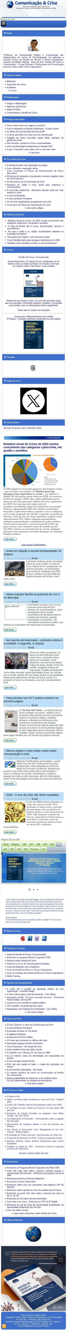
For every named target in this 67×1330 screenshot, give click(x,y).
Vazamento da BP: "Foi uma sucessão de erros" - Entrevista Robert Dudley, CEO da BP (35, 998)
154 (19, 849)
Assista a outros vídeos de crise (33, 1153)
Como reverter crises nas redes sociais (24, 1049)
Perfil (44, 1315)
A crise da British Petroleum (19, 198)
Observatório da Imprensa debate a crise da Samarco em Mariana (35, 1125)
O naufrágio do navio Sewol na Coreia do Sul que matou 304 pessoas (35, 1109)
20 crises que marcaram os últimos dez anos (27, 1040)
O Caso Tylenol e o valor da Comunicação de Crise (30, 1025)
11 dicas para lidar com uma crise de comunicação (30, 135)
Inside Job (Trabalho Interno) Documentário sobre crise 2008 (34, 1105)
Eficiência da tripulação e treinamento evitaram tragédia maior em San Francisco (35, 177)
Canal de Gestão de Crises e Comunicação (26, 954)
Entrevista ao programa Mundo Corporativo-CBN (28, 957)
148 (38, 844)
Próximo (35, 849)
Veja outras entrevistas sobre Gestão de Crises (35, 1213)
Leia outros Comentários (33, 544)
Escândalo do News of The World (22, 1031)
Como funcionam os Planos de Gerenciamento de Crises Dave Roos (35, 172)
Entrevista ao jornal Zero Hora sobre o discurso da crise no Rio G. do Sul (35, 1194)
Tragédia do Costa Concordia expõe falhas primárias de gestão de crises (35, 139)
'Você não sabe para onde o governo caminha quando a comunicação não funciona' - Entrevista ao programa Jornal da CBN (35, 1173)
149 (45, 844)
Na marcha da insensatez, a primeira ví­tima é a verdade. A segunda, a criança (33, 642)
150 (52, 844)
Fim (44, 849)
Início (6, 844)
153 (12, 849)
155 (26, 849)
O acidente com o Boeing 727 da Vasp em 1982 (28, 1052)
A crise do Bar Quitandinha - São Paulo (24, 1070)
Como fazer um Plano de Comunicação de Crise (28, 205)
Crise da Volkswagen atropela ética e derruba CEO (30, 146)
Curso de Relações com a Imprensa (23, 967)
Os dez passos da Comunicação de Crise (25, 182)
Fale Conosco (27, 1315)
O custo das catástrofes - (19, 190)
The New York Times (32, 710)
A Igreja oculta (13, 1096)
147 (31, 844)
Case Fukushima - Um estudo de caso (24, 1046)
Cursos (13, 90)
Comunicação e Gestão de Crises (22, 112)
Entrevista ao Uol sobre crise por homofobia (26, 1198)
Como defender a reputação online (22, 168)
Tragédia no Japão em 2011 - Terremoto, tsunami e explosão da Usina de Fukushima (35, 1147)
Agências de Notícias (16, 106)
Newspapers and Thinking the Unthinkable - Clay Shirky (32, 1009)
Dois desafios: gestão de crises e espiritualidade (29, 143)
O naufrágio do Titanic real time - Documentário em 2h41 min (34, 1135)
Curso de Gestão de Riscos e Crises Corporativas (29, 970)
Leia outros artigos (35, 208)
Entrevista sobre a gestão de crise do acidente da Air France (34, 1190)
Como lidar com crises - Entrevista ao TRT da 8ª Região (32, 1202)
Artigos (37, 1315)
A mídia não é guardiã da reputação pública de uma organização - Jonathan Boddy (35, 990)
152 (5, 849)
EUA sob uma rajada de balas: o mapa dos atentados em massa (35, 1065)
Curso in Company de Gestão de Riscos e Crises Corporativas (35, 973)
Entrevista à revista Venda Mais (21, 1181)
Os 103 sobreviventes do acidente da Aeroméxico (29, 1080)
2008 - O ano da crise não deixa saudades (32, 794)
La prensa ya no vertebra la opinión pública (26, 1003)
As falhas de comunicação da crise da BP (26, 131)
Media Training (13, 976)
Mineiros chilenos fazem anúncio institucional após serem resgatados (35, 1142)
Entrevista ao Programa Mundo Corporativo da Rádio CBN (33, 1168)
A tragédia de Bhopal (16, 1034)
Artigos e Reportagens (17, 103)
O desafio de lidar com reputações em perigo (27, 165)
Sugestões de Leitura (16, 84)
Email (35, 558)
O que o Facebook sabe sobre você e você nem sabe (31, 149)
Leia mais (35, 152)
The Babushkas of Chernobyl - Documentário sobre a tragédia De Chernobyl (35, 1120)
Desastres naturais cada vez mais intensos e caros (35, 191)
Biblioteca (11, 81)
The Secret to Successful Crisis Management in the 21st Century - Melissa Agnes (35, 1130)
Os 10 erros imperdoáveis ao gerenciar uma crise (29, 202)
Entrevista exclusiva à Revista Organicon (25, 1178)
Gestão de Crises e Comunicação (33, 257)
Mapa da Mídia (13, 109)
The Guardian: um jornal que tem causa (25, 1006)
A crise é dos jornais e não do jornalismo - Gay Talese (31, 994)
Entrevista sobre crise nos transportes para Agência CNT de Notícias (35, 1186)
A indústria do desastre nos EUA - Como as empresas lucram (34, 1138)
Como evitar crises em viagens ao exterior (26, 125)
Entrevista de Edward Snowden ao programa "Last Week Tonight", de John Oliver (35, 1114)
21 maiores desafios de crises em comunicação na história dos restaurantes (35, 1074)
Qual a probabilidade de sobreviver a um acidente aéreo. (32, 1078)
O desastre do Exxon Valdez (20, 1037)
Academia (11, 87)
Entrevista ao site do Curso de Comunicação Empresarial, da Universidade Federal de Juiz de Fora (35, 1206)
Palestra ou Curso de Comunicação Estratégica (28, 964)
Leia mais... (10, 539)
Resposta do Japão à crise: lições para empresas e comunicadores (35, 186)
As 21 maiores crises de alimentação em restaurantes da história (35, 1057)
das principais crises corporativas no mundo (29, 492)
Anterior (15, 844)
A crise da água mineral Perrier (21, 1061)
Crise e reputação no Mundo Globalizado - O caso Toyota (33, 128)
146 (24, 844)
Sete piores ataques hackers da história (25, 1043)
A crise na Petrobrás (16, 195)
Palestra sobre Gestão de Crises (21, 960)
